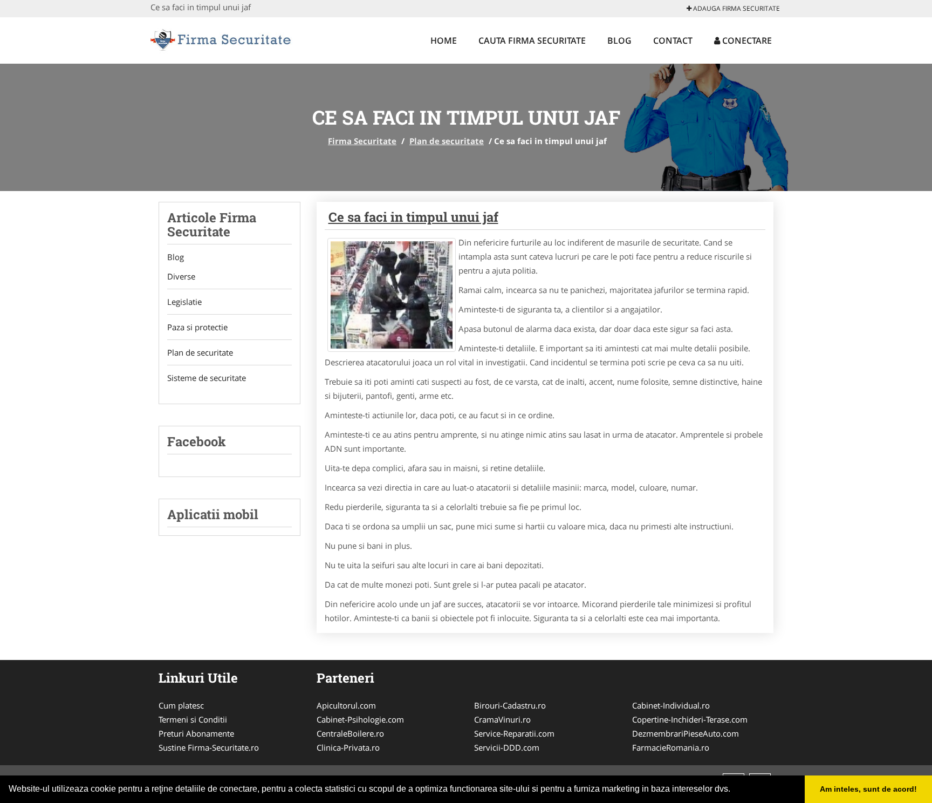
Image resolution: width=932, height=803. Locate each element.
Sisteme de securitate (206, 377)
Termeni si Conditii (193, 719)
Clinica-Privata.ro (348, 747)
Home (443, 40)
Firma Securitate (362, 140)
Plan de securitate (446, 140)
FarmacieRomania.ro (670, 747)
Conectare (746, 40)
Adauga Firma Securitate (735, 8)
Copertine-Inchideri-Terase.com (690, 719)
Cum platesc (181, 705)
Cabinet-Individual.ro (671, 705)
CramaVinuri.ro (502, 719)
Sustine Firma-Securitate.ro (209, 747)
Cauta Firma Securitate (532, 40)
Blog (619, 40)
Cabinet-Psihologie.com (360, 719)
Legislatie (184, 301)
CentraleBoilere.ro (350, 733)
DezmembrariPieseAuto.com (685, 733)
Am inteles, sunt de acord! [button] (868, 789)
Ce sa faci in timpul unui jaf (413, 217)
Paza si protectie (197, 327)
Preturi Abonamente (196, 733)
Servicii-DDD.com (506, 747)
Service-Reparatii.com (514, 733)
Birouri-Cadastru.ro (510, 705)
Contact (673, 40)
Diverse (181, 276)
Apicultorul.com (346, 705)
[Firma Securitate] (221, 38)
